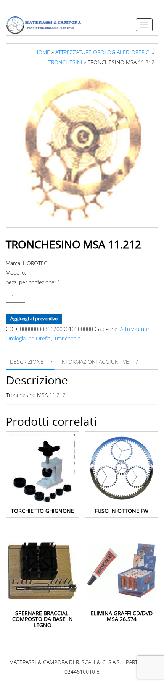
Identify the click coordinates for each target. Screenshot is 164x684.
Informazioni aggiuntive (94, 361)
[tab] (30, 362)
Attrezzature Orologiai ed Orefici (103, 52)
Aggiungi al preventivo (34, 318)
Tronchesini (65, 62)
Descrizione (26, 361)
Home (42, 52)
